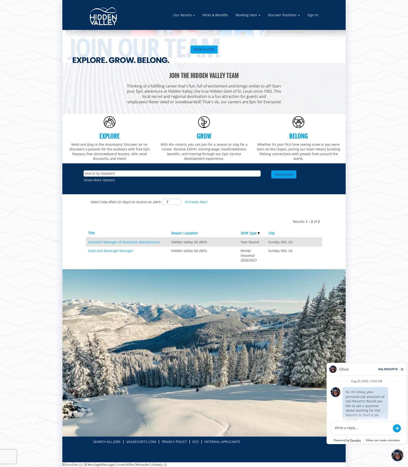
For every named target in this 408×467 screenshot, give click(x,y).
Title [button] (91, 233)
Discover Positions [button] (283, 15)
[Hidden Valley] (103, 16)
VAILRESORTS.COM (141, 441)
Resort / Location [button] (184, 233)
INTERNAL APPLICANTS (222, 441)
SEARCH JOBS (204, 49)
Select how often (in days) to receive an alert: (125, 202)
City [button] (272, 233)
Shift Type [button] (249, 233)
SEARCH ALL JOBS (107, 441)
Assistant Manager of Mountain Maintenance (124, 242)
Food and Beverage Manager (110, 250)
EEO (195, 441)
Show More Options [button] (99, 180)
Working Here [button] (247, 15)
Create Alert (197, 202)
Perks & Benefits (215, 15)
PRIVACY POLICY (174, 441)
